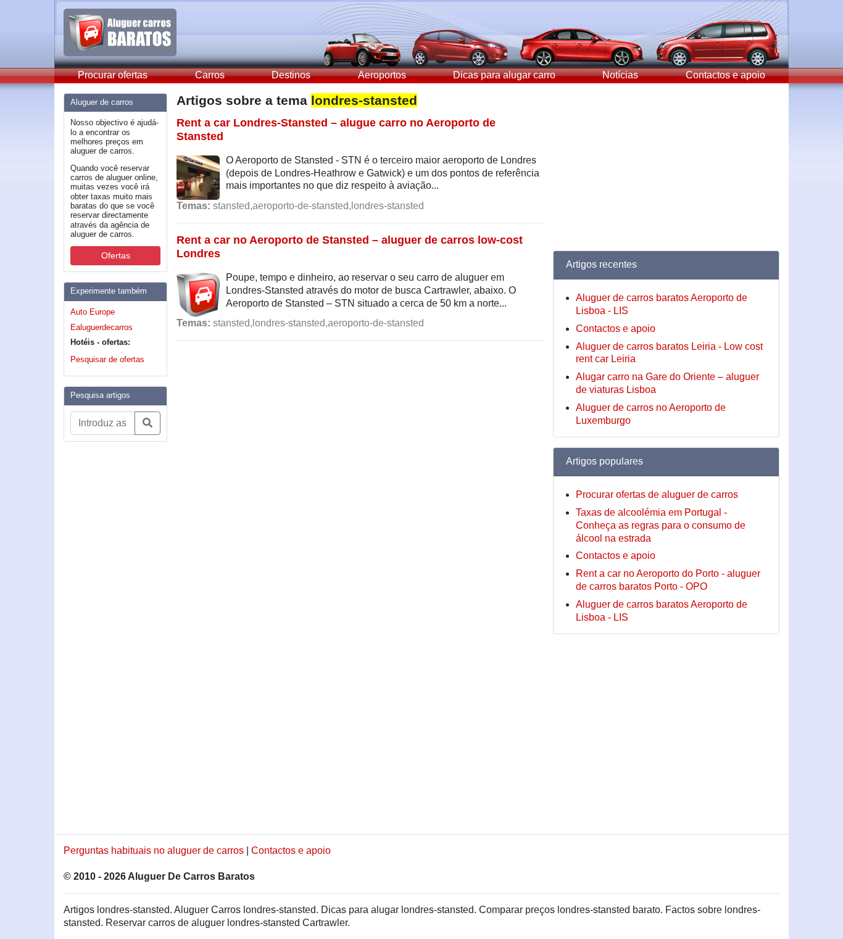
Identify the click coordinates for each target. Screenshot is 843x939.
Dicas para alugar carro (504, 75)
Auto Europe (92, 311)
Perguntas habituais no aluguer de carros (154, 850)
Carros (210, 75)
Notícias (620, 75)
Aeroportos (382, 75)
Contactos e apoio (725, 75)
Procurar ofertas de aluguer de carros (657, 494)
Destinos (291, 75)
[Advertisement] (113, 637)
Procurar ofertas (112, 75)
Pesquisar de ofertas (107, 359)
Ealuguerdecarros (101, 327)
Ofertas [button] (115, 255)
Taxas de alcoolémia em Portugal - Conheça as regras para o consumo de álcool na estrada (660, 525)
